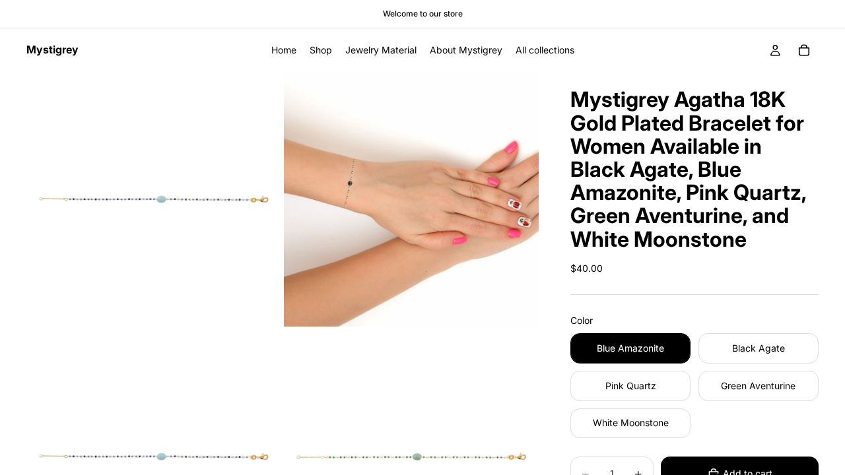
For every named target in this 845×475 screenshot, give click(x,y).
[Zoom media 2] (411, 199)
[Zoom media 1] (153, 199)
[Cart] (804, 50)
